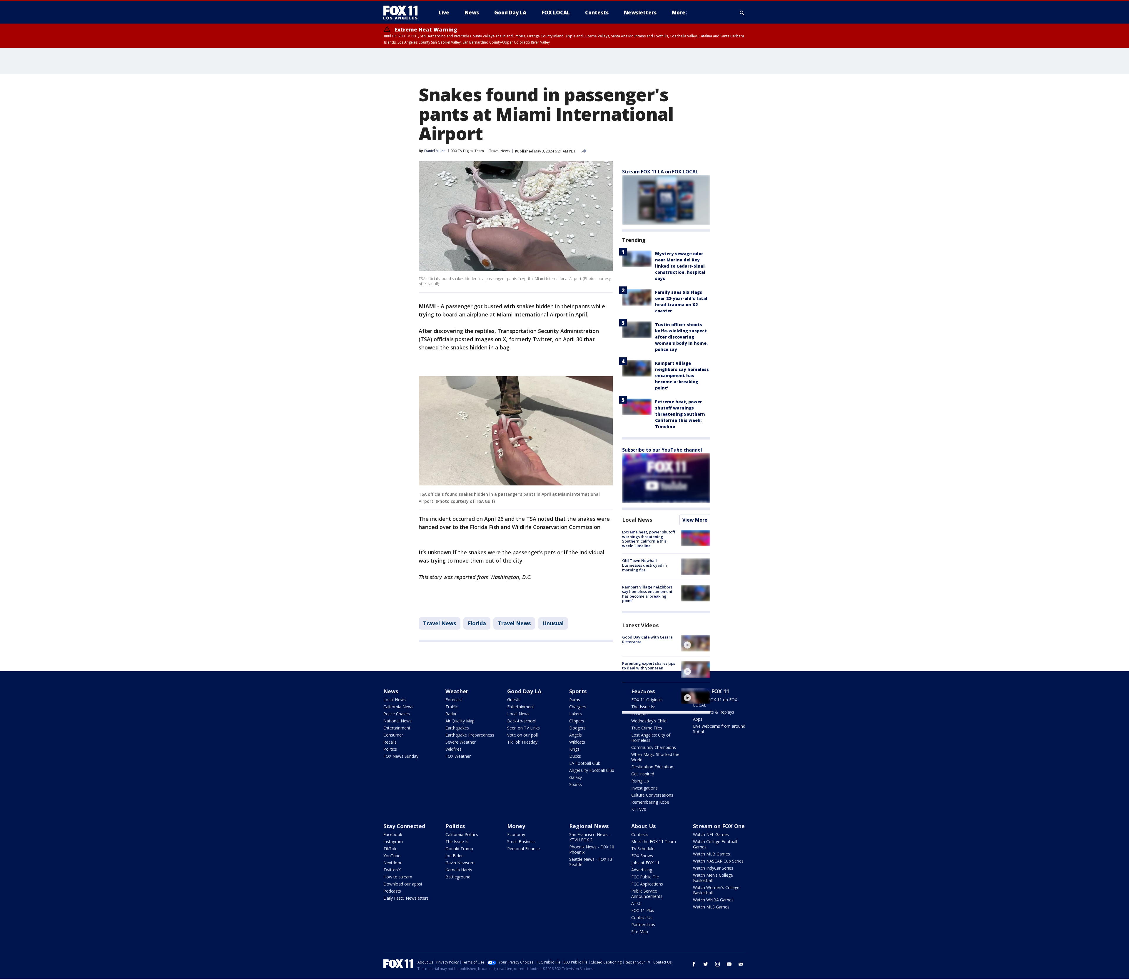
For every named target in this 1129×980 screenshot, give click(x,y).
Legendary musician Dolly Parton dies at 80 (646, 692)
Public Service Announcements (646, 893)
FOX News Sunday (400, 756)
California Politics (461, 834)
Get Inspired (642, 774)
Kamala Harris (458, 870)
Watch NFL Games (711, 834)
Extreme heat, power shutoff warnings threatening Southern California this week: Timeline (680, 414)
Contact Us (641, 917)
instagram (717, 964)
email (741, 964)
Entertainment (396, 728)
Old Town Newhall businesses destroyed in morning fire (644, 565)
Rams (574, 699)
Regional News (589, 826)
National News (397, 721)
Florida (477, 623)
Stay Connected (404, 826)
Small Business (521, 841)
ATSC (636, 903)
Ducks (575, 756)
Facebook (392, 834)
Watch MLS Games (711, 907)
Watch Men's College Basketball (713, 877)
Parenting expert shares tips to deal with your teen (648, 666)
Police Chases (396, 714)
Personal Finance (523, 848)
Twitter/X (392, 870)
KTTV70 (638, 809)
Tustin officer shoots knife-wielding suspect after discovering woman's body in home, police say (681, 337)
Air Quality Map (460, 721)
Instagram (393, 841)
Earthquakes (457, 728)
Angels (575, 735)
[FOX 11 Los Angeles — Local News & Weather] (402, 13)
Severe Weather (460, 742)
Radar (451, 714)
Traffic (451, 706)
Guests (513, 699)
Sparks (575, 784)
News (390, 691)
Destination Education (652, 767)
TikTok (389, 848)
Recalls (390, 742)
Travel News (499, 150)
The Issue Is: (457, 841)
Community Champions (653, 747)
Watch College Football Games (715, 844)
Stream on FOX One (719, 826)
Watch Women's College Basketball (716, 890)
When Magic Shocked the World (655, 757)
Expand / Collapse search (742, 12)
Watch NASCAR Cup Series (718, 861)
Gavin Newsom (460, 862)
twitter (705, 964)
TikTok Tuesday (522, 742)
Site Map (639, 931)
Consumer (393, 735)
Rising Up (640, 781)
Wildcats (577, 742)
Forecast (453, 699)
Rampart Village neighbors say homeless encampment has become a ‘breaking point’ (682, 375)
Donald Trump (459, 848)
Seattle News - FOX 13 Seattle (590, 861)
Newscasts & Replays (713, 712)
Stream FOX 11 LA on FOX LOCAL (660, 171)
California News (398, 706)
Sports (578, 691)
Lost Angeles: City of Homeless (650, 737)
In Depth (639, 714)
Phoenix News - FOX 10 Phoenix (591, 849)
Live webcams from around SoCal (719, 728)
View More (694, 520)
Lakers (575, 714)
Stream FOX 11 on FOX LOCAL (715, 702)
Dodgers (577, 728)
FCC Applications (647, 884)
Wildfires (453, 749)
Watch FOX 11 (711, 691)
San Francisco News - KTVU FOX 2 (589, 837)
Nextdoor (392, 862)
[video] (695, 643)
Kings (574, 749)
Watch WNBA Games (713, 900)
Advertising (641, 870)
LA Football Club (584, 763)
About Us (643, 826)
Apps (697, 719)
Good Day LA (524, 691)
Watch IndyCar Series (713, 868)
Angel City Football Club (591, 770)
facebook (694, 964)
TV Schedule (642, 848)
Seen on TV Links (523, 728)
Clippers (576, 721)
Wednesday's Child (649, 721)
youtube (729, 964)
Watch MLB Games (711, 854)
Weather (456, 691)
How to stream (397, 877)
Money (516, 826)
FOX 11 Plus (642, 910)
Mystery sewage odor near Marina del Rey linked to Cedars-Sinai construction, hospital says (680, 266)
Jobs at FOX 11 (645, 862)
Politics (390, 749)
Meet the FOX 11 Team (653, 841)
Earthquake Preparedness (469, 735)
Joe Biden (454, 855)
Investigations (644, 788)
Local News (637, 519)
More (678, 12)
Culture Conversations (652, 795)
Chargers (577, 706)
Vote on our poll (522, 735)
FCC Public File (645, 877)
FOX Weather (458, 756)
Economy (516, 834)
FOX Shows (642, 855)
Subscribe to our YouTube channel (662, 450)
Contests (639, 834)
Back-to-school (521, 721)
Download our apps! (402, 884)
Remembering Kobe (650, 802)
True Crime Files (646, 728)
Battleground (457, 877)
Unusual (553, 623)
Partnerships (643, 924)
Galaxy (575, 777)
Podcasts (392, 891)
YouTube (391, 855)
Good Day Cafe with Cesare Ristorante (647, 639)
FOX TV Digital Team (467, 150)
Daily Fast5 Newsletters (406, 898)
